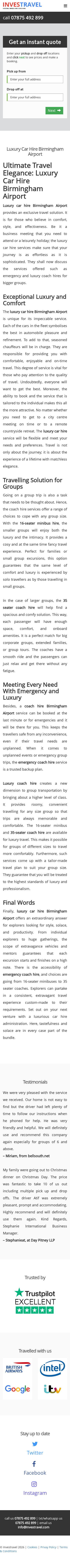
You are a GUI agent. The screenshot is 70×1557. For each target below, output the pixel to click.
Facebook (35, 1472)
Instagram (35, 1492)
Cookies (32, 1547)
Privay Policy (48, 1547)
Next (52, 110)
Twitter (35, 1452)
